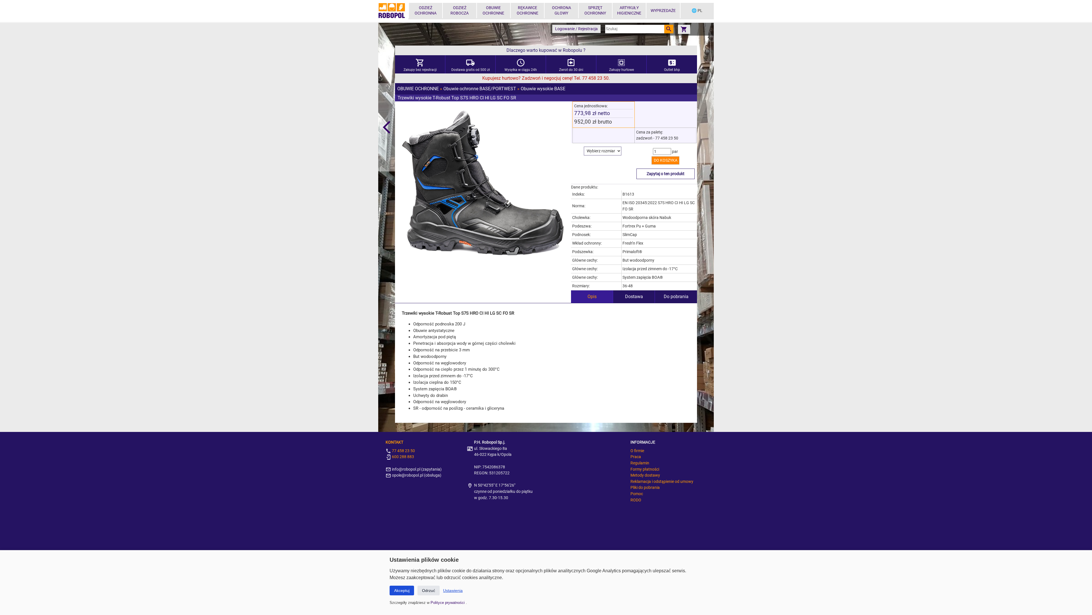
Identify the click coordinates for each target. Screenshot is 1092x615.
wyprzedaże (663, 10)
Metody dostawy (645, 475)
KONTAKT (394, 442)
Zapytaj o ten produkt (665, 173)
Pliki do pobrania (645, 487)
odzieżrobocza (459, 10)
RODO (635, 500)
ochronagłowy (561, 10)
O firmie (637, 450)
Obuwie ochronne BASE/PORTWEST (479, 88)
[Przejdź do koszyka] (684, 29)
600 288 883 (402, 456)
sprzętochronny (595, 10)
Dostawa (634, 296)
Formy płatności (644, 469)
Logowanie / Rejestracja (576, 28)
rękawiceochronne (527, 10)
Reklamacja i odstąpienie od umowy (661, 481)
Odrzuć (428, 590)
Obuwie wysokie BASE (543, 88)
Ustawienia (453, 590)
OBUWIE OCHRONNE (418, 88)
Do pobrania (676, 296)
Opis (592, 296)
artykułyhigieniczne (629, 10)
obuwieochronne (493, 10)
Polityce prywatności (448, 602)
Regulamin (639, 463)
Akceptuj (402, 590)
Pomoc (636, 493)
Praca (635, 456)
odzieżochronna (426, 10)
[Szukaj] (668, 29)
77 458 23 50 (403, 450)
